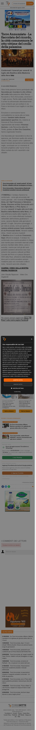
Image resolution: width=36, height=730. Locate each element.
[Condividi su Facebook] (3, 486)
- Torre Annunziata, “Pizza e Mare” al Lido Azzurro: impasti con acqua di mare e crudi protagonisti (16, 687)
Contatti (15, 713)
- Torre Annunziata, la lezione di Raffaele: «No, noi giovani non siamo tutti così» (16, 662)
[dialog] (17, 365)
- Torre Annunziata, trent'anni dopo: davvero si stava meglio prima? (16, 693)
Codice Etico (26, 713)
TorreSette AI (8, 713)
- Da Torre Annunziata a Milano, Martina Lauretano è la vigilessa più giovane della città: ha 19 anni (17, 638)
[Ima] (17, 501)
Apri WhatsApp (18, 457)
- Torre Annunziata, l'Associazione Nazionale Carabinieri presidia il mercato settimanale (15, 668)
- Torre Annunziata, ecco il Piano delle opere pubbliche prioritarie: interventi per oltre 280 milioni (17, 681)
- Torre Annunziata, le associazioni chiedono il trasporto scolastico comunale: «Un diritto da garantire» (16, 674)
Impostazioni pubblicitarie (21, 372)
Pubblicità (14, 715)
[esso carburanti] (17, 20)
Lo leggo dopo (29, 79)
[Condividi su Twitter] (6, 486)
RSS (19, 716)
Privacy (20, 713)
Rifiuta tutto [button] (18, 384)
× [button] (31, 339)
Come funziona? (6, 478)
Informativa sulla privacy (21, 376)
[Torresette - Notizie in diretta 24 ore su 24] (17, 705)
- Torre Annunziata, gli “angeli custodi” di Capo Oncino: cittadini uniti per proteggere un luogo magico (17, 656)
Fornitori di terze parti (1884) (11, 360)
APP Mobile (21, 715)
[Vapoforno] (18, 617)
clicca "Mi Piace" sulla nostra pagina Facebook (16, 318)
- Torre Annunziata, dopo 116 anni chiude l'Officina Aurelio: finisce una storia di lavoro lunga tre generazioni (17, 645)
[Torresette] (7, 3)
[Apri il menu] (2, 3)
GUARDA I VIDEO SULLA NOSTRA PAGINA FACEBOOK (14, 269)
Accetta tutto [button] (18, 380)
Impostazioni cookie (8, 376)
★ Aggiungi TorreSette (17, 473)
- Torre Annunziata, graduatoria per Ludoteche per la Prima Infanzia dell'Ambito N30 (16, 651)
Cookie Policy (7, 715)
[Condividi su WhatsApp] (9, 486)
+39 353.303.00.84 (14, 450)
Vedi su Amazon (9, 411)
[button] (17, 388)
